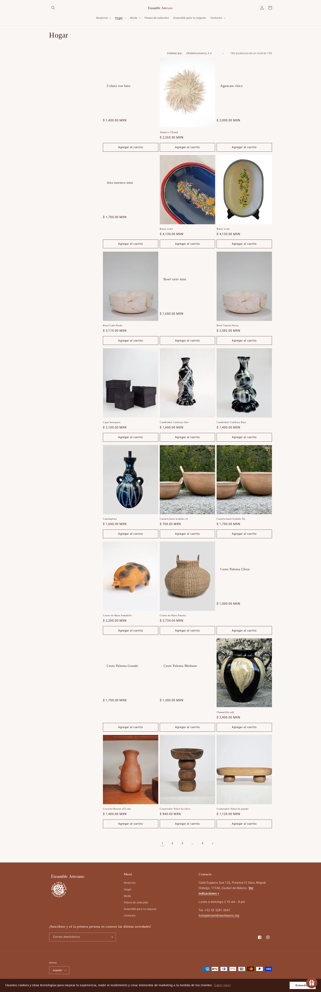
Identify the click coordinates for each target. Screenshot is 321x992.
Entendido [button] (303, 985)
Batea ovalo (166, 228)
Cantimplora (110, 518)
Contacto (130, 915)
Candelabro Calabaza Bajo (231, 422)
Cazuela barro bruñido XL (231, 518)
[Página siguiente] (212, 843)
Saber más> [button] (222, 985)
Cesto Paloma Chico (235, 569)
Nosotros (130, 882)
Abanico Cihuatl (169, 132)
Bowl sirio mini (174, 279)
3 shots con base (119, 86)
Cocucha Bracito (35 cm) (117, 808)
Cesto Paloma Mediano (180, 666)
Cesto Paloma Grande (122, 666)
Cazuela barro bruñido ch (174, 518)
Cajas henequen (111, 422)
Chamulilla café (225, 712)
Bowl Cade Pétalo (113, 325)
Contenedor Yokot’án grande (233, 808)
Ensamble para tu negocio (140, 909)
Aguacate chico (231, 86)
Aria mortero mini (120, 182)
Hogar (128, 889)
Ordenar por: (174, 53)
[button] (53, 8)
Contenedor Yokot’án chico (175, 808)
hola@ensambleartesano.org (219, 915)
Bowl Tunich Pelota (228, 325)
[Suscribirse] (112, 937)
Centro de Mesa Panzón (173, 615)
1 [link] (162, 843)
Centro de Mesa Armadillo (117, 615)
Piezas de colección (136, 902)
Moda (127, 895)
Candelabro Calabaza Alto (174, 422)
